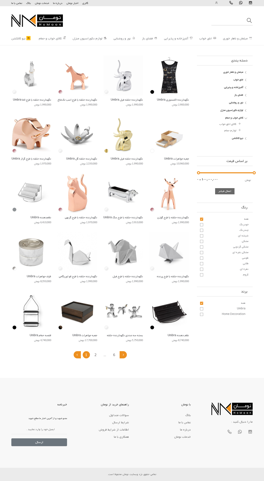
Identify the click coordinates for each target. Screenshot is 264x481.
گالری (85, 3)
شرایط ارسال (120, 422)
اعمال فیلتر (224, 191)
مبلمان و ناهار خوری (235, 38)
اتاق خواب (205, 38)
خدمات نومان (42, 3)
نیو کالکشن (18, 38)
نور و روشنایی (122, 38)
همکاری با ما (121, 436)
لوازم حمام (230, 130)
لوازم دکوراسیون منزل (87, 38)
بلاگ (28, 3)
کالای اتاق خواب (228, 124)
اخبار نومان (72, 3)
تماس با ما (16, 3)
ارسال (39, 442)
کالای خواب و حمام (50, 38)
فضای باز (147, 38)
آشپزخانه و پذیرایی (176, 38)
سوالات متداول (119, 415)
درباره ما (57, 3)
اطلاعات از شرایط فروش (114, 429)
